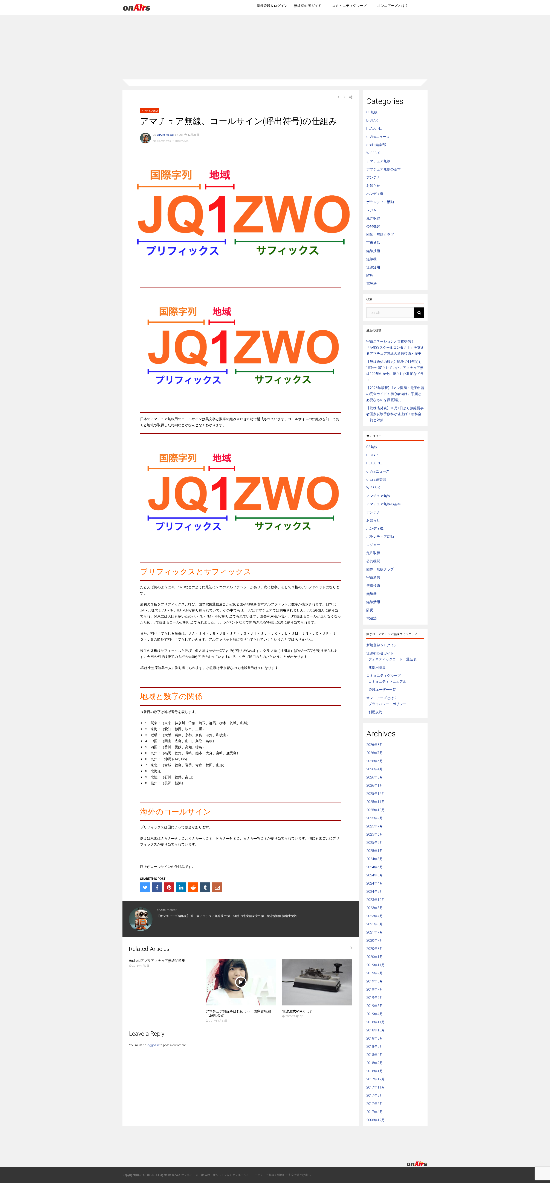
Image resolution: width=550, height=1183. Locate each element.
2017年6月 (374, 1104)
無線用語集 (377, 667)
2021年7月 (374, 932)
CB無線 (371, 112)
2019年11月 (375, 965)
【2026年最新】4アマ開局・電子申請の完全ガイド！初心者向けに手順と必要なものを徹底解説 (395, 394)
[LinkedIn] (181, 887)
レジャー (373, 210)
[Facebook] (157, 887)
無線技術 (373, 251)
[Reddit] (193, 887)
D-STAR (372, 120)
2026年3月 (374, 777)
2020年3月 (374, 949)
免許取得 (373, 218)
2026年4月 (374, 769)
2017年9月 (374, 1095)
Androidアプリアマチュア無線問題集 (157, 961)
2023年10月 (375, 900)
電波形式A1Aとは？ (297, 1011)
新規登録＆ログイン (272, 6)
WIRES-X (373, 153)
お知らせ (373, 186)
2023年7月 (374, 916)
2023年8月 (374, 908)
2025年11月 (375, 802)
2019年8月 (374, 981)
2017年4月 (374, 1112)
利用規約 (375, 712)
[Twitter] (145, 887)
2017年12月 (375, 1079)
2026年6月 (374, 761)
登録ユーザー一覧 (382, 690)
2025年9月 (374, 818)
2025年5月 (374, 843)
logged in (153, 1045)
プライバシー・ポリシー (387, 704)
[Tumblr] (205, 887)
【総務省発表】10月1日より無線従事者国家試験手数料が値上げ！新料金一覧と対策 (395, 414)
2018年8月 (374, 1038)
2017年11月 (375, 1087)
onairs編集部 (376, 145)
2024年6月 (374, 867)
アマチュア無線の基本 (383, 169)
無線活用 (373, 267)
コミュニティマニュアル (387, 682)
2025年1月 (374, 851)
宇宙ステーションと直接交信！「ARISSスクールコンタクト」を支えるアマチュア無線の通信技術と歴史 (395, 347)
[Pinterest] (169, 887)
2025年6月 (374, 834)
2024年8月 (374, 859)
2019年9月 (374, 973)
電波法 (371, 283)
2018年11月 (375, 1022)
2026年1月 (374, 785)
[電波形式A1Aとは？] (317, 1004)
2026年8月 (374, 745)
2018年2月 (374, 1063)
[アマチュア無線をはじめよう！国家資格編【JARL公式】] (241, 1004)
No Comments (162, 141)
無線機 (371, 259)
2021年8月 (374, 924)
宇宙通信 (373, 243)
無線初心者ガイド (307, 6)
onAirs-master (165, 134)
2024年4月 (374, 883)
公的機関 (373, 226)
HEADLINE (374, 128)
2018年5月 (374, 1047)
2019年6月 (374, 998)
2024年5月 (374, 875)
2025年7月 (374, 826)
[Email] (217, 887)
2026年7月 (374, 753)
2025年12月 (375, 794)
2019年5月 (374, 1006)
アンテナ (373, 177)
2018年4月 (374, 1055)
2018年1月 (374, 1071)
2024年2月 (374, 892)
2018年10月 (375, 1030)
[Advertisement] (275, 47)
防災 (369, 275)
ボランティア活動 (380, 202)
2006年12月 (375, 1120)
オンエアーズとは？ (392, 6)
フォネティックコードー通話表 (392, 659)
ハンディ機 (374, 194)
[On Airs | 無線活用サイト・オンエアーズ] (136, 11)
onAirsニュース (378, 137)
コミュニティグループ (349, 6)
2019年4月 (374, 1014)
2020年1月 (374, 957)
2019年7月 (374, 989)
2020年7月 (374, 940)
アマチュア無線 (149, 110)
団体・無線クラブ (380, 235)
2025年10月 (375, 810)
